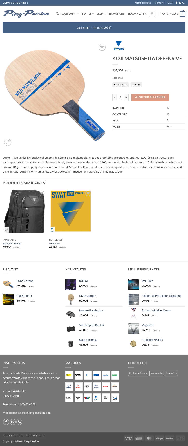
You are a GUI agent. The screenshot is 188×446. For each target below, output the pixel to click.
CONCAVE (120, 84)
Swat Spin (54, 243)
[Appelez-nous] (183, 3)
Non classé (102, 28)
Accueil (83, 28)
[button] (137, 13)
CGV (170, 2)
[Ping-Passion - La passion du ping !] (26, 14)
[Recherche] (57, 13)
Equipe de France (138, 373)
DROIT (136, 84)
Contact (159, 2)
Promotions (116, 13)
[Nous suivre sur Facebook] (176, 3)
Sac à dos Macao (12, 243)
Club (100, 13)
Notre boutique (143, 2)
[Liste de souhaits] (152, 14)
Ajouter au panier (150, 97)
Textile (86, 13)
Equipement (69, 13)
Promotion (171, 373)
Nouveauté (156, 373)
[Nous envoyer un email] (180, 3)
